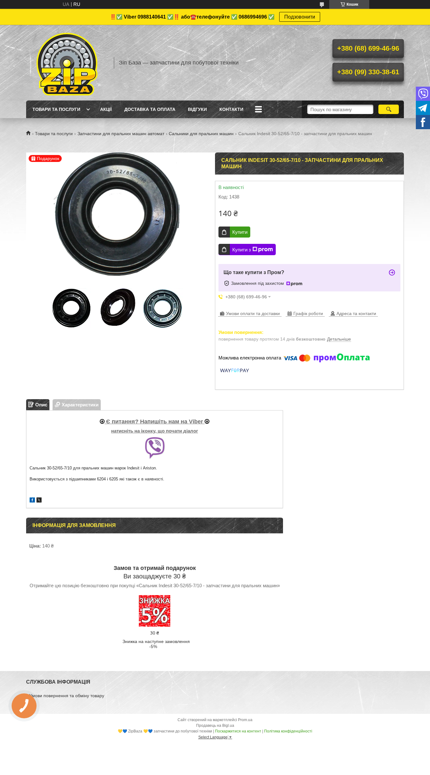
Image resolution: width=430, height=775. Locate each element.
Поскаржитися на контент (238, 731)
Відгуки (197, 109)
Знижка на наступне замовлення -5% (156, 644)
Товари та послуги (56, 109)
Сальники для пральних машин (201, 133)
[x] (39, 500)
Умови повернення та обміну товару (66, 695)
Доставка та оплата (149, 109)
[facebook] (32, 500)
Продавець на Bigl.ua (215, 725)
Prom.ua (245, 720)
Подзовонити (299, 17)
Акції (106, 109)
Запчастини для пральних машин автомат (120, 133)
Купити (239, 232)
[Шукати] (388, 109)
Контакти (231, 109)
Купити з (241, 249)
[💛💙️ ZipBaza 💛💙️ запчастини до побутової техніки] (67, 63)
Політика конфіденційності (288, 731)
